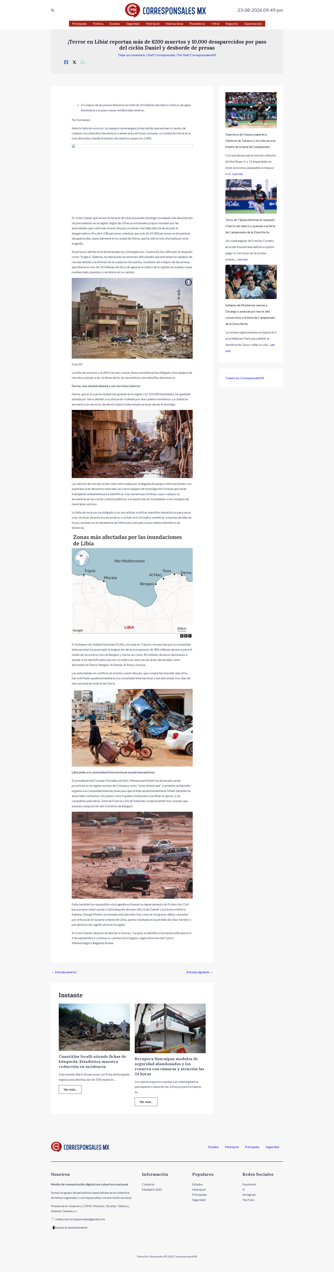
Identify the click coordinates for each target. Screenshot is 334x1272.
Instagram (249, 1194)
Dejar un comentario (131, 55)
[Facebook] (66, 62)
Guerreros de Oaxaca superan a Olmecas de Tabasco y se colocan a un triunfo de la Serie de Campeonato (250, 140)
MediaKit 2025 (152, 1189)
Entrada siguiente (199, 972)
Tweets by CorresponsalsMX (244, 378)
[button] (53, 10)
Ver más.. (70, 1089)
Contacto (148, 1184)
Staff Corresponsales (161, 55)
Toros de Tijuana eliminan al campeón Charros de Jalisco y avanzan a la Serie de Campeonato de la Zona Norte (250, 226)
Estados (213, 1146)
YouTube (248, 1200)
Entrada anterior (64, 972)
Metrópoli (232, 1146)
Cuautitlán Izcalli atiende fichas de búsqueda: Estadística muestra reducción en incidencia (92, 1061)
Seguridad (272, 1146)
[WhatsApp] (83, 62)
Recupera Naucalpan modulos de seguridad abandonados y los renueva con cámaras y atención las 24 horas (169, 1066)
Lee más (237, 174)
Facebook (249, 1184)
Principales (252, 1146)
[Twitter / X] (74, 62)
